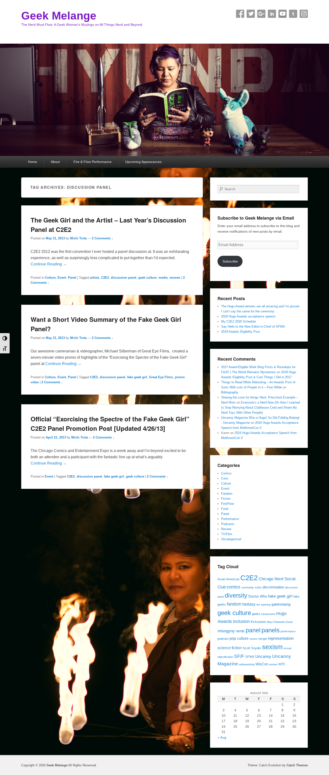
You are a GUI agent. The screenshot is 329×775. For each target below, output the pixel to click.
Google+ (261, 14)
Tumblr (293, 14)
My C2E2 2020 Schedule (238, 321)
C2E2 (105, 277)
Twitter (251, 14)
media (163, 277)
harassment (268, 614)
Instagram (304, 14)
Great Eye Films (161, 377)
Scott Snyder (252, 648)
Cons (224, 478)
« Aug (221, 737)
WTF (281, 664)
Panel (72, 277)
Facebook (240, 14)
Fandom (226, 493)
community (247, 587)
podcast (223, 638)
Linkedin (272, 14)
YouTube (282, 14)
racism (253, 638)
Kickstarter (258, 622)
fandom (234, 604)
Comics (226, 473)
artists (94, 277)
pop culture (239, 638)
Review (226, 529)
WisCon (262, 664)
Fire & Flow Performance (92, 162)
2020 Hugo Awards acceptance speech (248, 316)
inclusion (241, 621)
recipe (262, 638)
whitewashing (247, 664)
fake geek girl (137, 377)
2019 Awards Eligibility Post (240, 331)
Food (224, 509)
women (175, 277)
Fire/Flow (227, 503)
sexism (272, 647)
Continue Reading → (49, 264)
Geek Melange (58, 15)
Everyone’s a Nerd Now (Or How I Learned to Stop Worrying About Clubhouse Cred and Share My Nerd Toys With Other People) (260, 407)
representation (281, 638)
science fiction (229, 648)
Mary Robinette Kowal (279, 621)
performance (288, 631)
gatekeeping (280, 604)
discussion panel (123, 277)
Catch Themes (297, 765)
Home (32, 162)
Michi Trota (78, 238)
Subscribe (230, 261)
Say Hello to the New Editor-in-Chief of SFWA (253, 326)
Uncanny (263, 656)
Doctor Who (257, 596)
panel (253, 630)
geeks (256, 614)
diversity (236, 595)
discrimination (273, 587)
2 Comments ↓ (102, 238)
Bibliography (229, 392)
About (55, 162)
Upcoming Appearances (143, 162)
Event (62, 277)
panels (271, 630)
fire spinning (263, 604)
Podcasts (227, 524)
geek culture (147, 277)
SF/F (239, 656)
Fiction (225, 498)
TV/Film (226, 534)
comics (233, 586)
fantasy (249, 604)
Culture (50, 277)
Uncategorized (231, 539)
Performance (230, 519)
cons (258, 587)
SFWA (249, 657)
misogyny (226, 630)
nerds (240, 631)
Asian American (228, 579)
